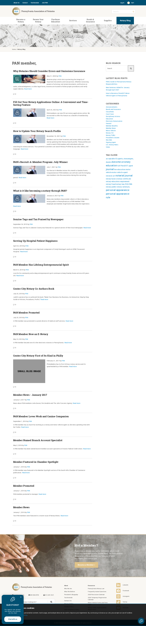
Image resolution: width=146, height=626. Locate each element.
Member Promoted (23, 485)
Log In (122, 3)
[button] (141, 621)
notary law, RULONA (124, 184)
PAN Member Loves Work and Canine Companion (41, 416)
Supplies (108, 20)
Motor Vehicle (111, 130)
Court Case (110, 114)
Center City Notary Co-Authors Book (33, 288)
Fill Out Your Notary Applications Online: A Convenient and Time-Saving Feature (50, 103)
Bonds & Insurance (90, 20)
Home (14, 49)
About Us (17, 3)
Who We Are (68, 588)
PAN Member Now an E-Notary (30, 334)
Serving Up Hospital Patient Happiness (35, 240)
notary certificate (124, 179)
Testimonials (35, 3)
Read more (28, 89)
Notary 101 (110, 133)
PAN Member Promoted (26, 312)
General (108, 123)
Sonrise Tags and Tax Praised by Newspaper (38, 219)
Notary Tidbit (110, 135)
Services (73, 20)
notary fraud (111, 184)
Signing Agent (111, 142)
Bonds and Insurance (113, 109)
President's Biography (71, 594)
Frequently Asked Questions (97, 591)
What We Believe (69, 591)
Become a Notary (20, 20)
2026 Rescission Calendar (96, 594)
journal (110, 169)
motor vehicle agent (120, 172)
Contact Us (68, 601)
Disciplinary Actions (113, 116)
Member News (21, 507)
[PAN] (33, 10)
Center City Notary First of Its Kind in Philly (38, 355)
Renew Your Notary (38, 20)
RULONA (109, 140)
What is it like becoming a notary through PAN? (40, 190)
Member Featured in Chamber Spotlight (35, 462)
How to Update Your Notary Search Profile (37, 131)
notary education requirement (118, 181)
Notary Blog (125, 20)
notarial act (110, 176)
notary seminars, (123, 187)
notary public (111, 187)
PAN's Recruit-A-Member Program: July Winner (40, 162)
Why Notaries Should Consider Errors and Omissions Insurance (49, 71)
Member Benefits (112, 126)
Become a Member (86, 565)
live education (119, 169)
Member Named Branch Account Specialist (37, 440)
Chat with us (12, 619)
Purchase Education (55, 20)
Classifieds (110, 112)
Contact (25, 3)
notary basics (111, 179)
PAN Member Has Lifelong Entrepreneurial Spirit (41, 264)
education (111, 165)
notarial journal (124, 175)
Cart (132, 3)
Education (109, 119)
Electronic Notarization (114, 121)
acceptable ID (111, 158)
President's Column (112, 138)
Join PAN (45, 3)
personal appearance (117, 189)
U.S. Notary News (112, 145)
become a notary (121, 161)
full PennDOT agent (125, 166)
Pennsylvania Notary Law (96, 588)
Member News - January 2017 (30, 394)
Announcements (111, 107)
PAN (60, 76)
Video (108, 147)
